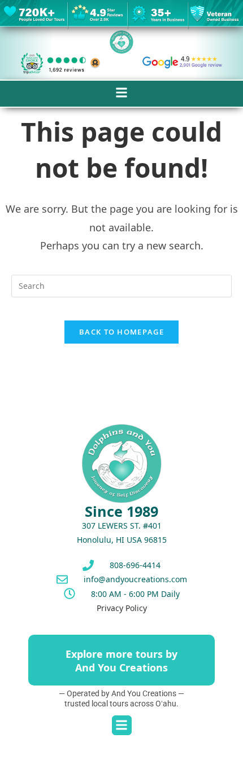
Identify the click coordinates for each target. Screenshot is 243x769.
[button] (121, 93)
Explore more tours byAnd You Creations (121, 660)
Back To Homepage (121, 332)
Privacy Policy (122, 608)
